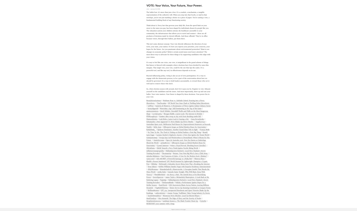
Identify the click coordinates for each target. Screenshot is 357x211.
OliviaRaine (150, 148)
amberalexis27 (160, 193)
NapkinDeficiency (161, 188)
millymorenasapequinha (155, 151)
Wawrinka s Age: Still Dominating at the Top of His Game (181, 108)
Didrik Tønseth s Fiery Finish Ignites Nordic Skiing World (178, 148)
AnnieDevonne (158, 140)
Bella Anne (157, 127)
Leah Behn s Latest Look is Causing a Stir (174, 119)
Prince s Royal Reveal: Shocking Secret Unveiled (188, 145)
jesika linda (162, 172)
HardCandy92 (151, 198)
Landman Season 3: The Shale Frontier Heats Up (180, 201)
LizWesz (150, 106)
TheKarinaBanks (168, 182)
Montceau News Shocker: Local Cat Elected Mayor (181, 196)
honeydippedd (153, 108)
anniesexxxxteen (152, 111)
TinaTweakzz (161, 103)
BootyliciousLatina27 (153, 101)
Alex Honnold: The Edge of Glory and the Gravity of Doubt (179, 198)
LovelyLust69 (157, 114)
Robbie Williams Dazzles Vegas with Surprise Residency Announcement (184, 167)
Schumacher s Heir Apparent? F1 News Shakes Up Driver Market (170, 122)
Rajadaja (163, 180)
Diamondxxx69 (151, 119)
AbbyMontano (153, 169)
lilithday (154, 164)
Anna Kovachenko (197, 119)
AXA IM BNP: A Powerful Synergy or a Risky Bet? (174, 159)
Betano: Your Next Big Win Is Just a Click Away (190, 153)
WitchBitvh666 (159, 175)
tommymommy (151, 138)
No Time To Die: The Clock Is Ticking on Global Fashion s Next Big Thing (174, 132)
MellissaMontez (153, 190)
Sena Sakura (152, 167)
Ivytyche (203, 201)
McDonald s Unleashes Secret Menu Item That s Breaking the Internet (184, 164)
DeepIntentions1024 (153, 201)
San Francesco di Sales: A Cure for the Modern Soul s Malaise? (184, 156)
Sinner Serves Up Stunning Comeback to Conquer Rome (190, 188)
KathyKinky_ (151, 130)
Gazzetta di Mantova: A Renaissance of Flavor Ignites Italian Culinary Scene (183, 106)
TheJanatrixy (166, 153)
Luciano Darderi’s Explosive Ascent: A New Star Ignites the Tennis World (182, 135)
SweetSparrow (158, 177)
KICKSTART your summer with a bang (160, 204)
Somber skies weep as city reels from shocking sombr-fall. (180, 116)
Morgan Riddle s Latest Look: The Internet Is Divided (183, 114)
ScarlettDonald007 (154, 196)
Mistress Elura (199, 159)
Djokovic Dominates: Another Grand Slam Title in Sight (177, 130)
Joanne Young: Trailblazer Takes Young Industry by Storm (188, 193)
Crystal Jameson (163, 145)
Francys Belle (205, 130)
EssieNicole (163, 185)
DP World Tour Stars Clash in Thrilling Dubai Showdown (189, 103)
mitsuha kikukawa (153, 156)
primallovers (165, 143)
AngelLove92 (200, 122)
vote (147, 9)
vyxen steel (150, 159)
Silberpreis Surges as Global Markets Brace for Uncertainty (184, 127)
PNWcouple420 (151, 116)
